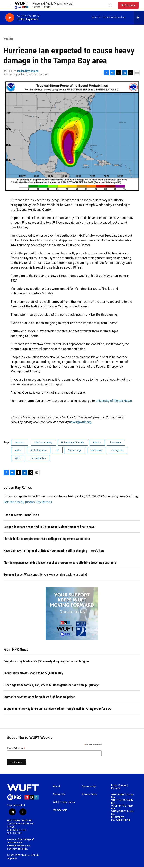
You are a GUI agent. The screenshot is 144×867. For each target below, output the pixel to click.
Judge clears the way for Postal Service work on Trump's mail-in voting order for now (57, 709)
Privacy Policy (89, 794)
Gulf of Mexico (38, 450)
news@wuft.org (80, 422)
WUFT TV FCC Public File (122, 801)
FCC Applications (120, 820)
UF (57, 450)
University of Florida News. (114, 401)
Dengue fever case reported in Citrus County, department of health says (49, 527)
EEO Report (117, 817)
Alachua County (43, 442)
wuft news (96, 450)
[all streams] (139, 18)
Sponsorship (89, 786)
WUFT (18, 458)
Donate (129, 5)
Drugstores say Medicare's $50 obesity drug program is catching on (46, 661)
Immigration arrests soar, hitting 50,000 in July (33, 673)
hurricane (115, 442)
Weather (8, 39)
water (18, 450)
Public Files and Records (119, 787)
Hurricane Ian (38, 458)
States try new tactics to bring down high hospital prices (39, 697)
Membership (60, 810)
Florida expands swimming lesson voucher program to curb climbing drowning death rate (60, 562)
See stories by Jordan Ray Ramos (28, 502)
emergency (117, 450)
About (56, 786)
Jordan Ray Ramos (27, 71)
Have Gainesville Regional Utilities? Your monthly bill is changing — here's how (54, 551)
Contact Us (59, 794)
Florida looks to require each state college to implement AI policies (47, 539)
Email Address (16, 748)
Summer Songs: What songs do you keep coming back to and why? (45, 574)
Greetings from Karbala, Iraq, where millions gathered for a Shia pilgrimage (51, 685)
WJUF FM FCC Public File (122, 807)
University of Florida (72, 442)
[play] (9, 18)
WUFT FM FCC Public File (122, 796)
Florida (97, 442)
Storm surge (75, 450)
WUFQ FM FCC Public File (122, 813)
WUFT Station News (64, 802)
